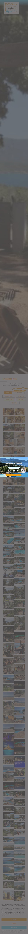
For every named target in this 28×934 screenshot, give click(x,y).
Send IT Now (27, 457)
